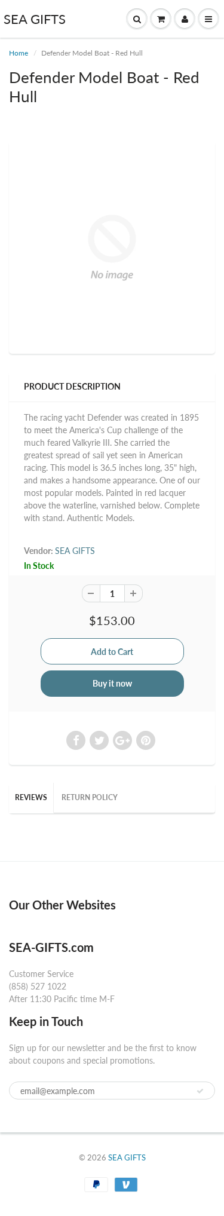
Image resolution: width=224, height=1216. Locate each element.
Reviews (31, 797)
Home (18, 52)
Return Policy (90, 797)
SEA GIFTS (35, 19)
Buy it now (112, 683)
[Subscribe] (200, 1091)
